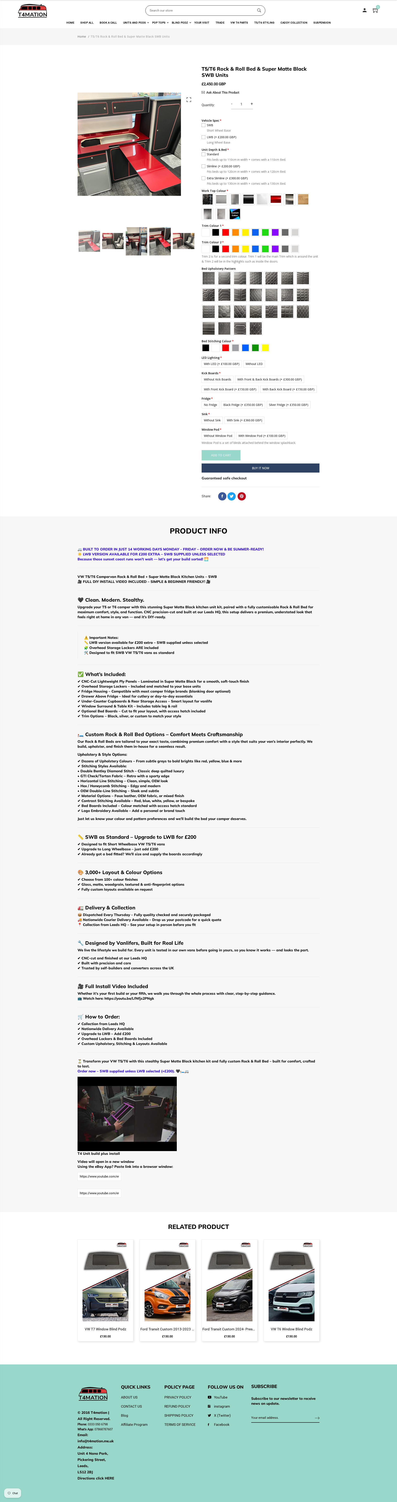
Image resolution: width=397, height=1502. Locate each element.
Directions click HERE (96, 1478)
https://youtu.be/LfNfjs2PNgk (129, 998)
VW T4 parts (239, 22)
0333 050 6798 (98, 1424)
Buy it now (260, 468)
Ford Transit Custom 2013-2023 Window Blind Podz (167, 1329)
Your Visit (201, 22)
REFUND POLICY (177, 1406)
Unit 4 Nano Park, (93, 1453)
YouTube (220, 1397)
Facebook (222, 1424)
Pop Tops (159, 22)
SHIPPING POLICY (178, 1415)
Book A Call (108, 22)
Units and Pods (134, 22)
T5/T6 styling (264, 22)
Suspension (322, 22)
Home (70, 22)
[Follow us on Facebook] (222, 496)
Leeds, (83, 1466)
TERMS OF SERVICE (180, 1424)
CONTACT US (131, 1406)
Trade (220, 22)
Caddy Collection (294, 22)
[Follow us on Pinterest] (242, 496)
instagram (222, 1406)
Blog (124, 1415)
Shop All (86, 22)
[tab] (198, 531)
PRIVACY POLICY (177, 1397)
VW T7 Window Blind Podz (105, 1329)
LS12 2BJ (85, 1472)
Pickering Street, (92, 1459)
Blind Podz (180, 22)
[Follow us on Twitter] (231, 496)
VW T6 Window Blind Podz (291, 1329)
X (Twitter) (222, 1415)
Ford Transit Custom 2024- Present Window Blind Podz (229, 1329)
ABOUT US (129, 1397)
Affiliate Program (134, 1424)
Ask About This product (222, 92)
